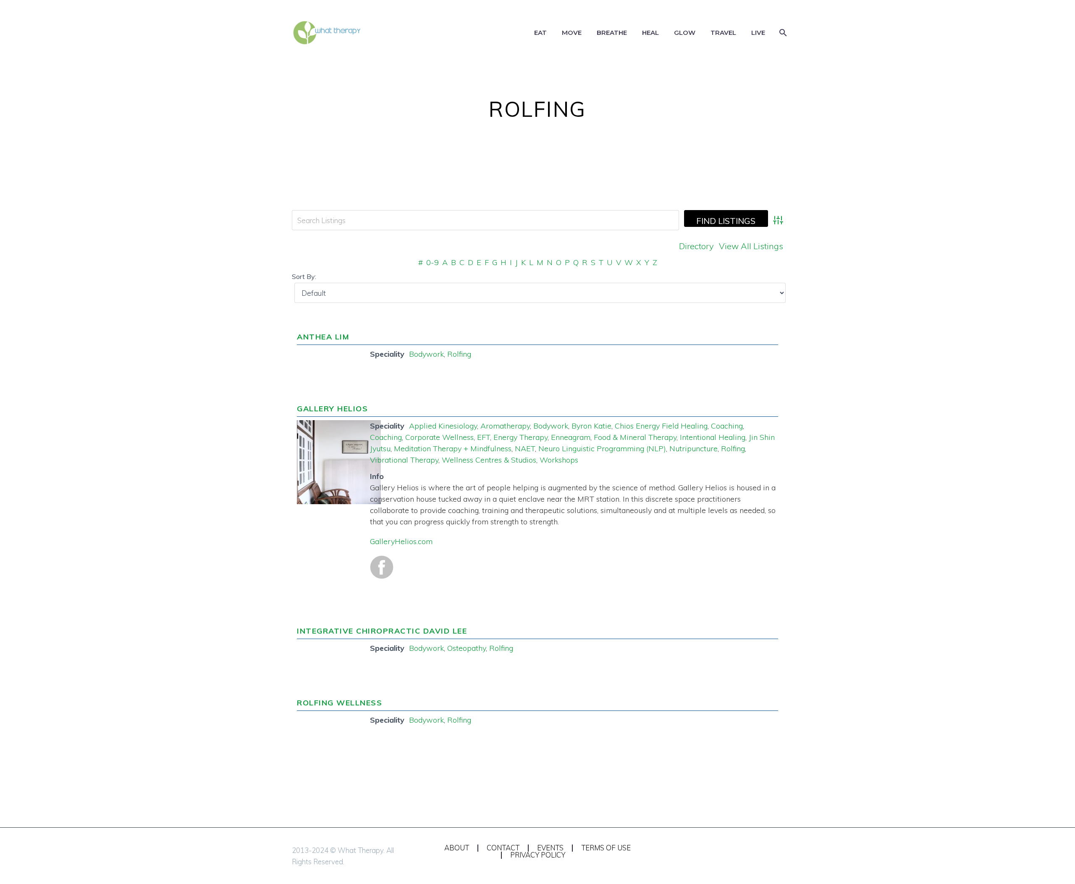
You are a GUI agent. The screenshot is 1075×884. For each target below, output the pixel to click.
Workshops (559, 460)
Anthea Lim (323, 337)
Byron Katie (591, 426)
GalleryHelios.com (401, 541)
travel (723, 33)
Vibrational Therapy (404, 460)
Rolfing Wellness (339, 703)
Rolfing (459, 354)
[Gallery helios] (339, 461)
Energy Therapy (520, 437)
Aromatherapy (505, 426)
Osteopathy (466, 648)
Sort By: (304, 276)
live (758, 33)
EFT (483, 437)
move (572, 33)
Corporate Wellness (439, 437)
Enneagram (570, 437)
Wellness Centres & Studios (489, 460)
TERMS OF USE (606, 848)
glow (684, 33)
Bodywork (426, 354)
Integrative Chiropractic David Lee (382, 631)
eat (540, 33)
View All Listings (751, 246)
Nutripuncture (693, 448)
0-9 (432, 262)
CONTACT (503, 848)
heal (650, 33)
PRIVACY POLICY (537, 855)
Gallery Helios (332, 408)
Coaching (727, 426)
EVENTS (550, 848)
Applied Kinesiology (443, 426)
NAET (525, 448)
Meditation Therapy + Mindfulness (452, 448)
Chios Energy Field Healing (661, 426)
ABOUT (456, 848)
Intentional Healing (712, 437)
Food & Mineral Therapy (635, 437)
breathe (612, 33)
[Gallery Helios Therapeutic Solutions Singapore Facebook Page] (381, 566)
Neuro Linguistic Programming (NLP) (602, 448)
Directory (696, 246)
